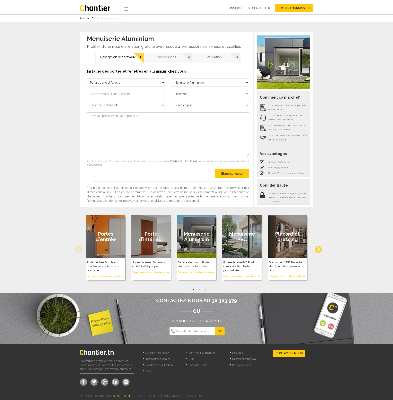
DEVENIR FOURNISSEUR (294, 8)
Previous (77, 248)
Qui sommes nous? (157, 352)
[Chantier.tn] (95, 7)
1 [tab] (193, 290)
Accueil (85, 18)
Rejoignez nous (241, 365)
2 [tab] (200, 290)
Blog (191, 358)
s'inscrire (235, 8)
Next (316, 248)
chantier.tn (121, 396)
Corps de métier (198, 365)
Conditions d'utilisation (159, 365)
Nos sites (237, 352)
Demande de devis (108, 18)
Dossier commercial (244, 358)
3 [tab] (206, 290)
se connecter (259, 8)
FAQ (148, 371)
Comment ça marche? (202, 352)
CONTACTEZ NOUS (289, 353)
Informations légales (158, 358)
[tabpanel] (105, 247)
